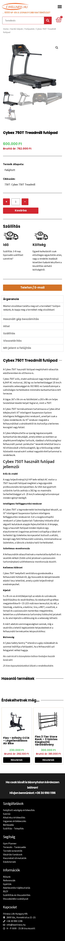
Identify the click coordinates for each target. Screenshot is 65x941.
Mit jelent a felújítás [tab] (17, 348)
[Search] (48, 20)
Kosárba (21, 210)
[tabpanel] (32, 309)
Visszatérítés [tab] (12, 341)
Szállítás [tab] (9, 333)
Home (6, 29)
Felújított (10, 170)
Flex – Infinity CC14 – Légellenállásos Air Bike (16, 740)
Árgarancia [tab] (11, 299)
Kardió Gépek (16, 29)
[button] (59, 6)
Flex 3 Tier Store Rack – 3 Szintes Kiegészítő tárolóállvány (46, 740)
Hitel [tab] (6, 326)
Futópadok (29, 29)
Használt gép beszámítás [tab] (21, 319)
